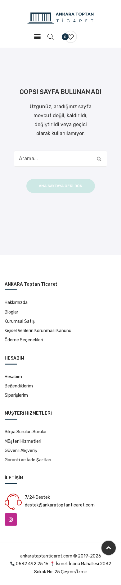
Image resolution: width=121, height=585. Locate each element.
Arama (99, 158)
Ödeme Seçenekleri (24, 340)
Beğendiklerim (19, 386)
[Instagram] (11, 519)
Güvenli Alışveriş (21, 450)
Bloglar (11, 312)
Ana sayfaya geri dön (61, 186)
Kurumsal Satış (20, 321)
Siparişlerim (16, 395)
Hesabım (13, 376)
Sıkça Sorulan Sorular (26, 431)
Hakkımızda (16, 302)
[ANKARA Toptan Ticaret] (60, 17)
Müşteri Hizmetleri (23, 441)
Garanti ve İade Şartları (28, 460)
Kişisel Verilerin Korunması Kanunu (38, 330)
